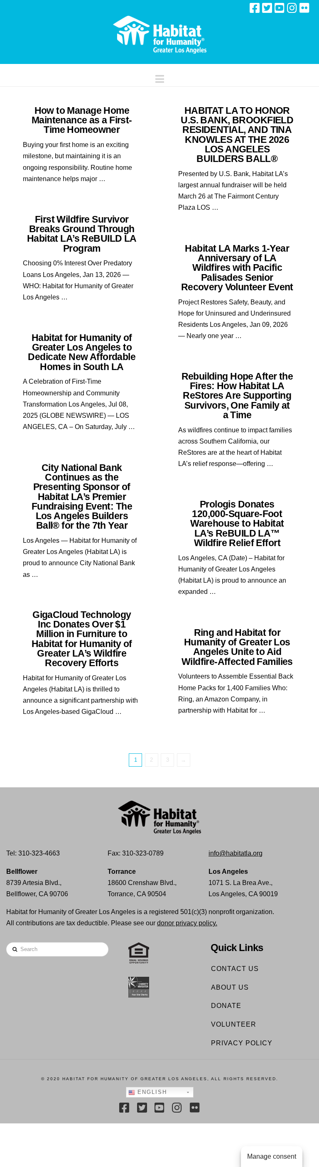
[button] (159, 77)
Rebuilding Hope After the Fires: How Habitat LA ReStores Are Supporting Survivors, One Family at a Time (237, 395)
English (151, 1092)
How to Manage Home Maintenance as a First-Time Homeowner (82, 120)
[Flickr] (304, 8)
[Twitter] (267, 8)
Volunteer (233, 1024)
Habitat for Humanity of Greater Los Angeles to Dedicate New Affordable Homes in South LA (81, 352)
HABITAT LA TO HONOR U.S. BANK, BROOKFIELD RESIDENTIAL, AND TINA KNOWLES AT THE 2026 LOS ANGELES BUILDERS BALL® (237, 134)
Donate (226, 1005)
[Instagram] (292, 8)
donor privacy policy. (187, 923)
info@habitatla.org (236, 853)
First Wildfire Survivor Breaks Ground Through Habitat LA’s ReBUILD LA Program (82, 234)
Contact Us (235, 968)
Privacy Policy (241, 1043)
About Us (230, 987)
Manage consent (271, 1156)
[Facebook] (255, 8)
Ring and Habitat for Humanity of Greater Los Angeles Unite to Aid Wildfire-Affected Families (237, 647)
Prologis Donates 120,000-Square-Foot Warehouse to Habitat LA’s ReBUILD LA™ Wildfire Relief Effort (237, 523)
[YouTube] (280, 8)
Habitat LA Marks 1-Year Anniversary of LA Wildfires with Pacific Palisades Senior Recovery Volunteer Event (237, 267)
